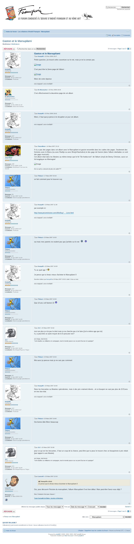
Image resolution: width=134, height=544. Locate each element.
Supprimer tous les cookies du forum (96, 530)
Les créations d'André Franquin (29, 31)
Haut (129, 85)
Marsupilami (45, 31)
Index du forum (11, 31)
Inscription (117, 35)
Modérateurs (15, 44)
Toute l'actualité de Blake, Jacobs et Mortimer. (48, 498)
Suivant (127, 506)
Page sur (122, 48)
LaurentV (41, 476)
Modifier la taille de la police (128, 31)
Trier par (67, 507)
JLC (39, 328)
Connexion (126, 35)
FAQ (109, 35)
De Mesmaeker (43, 89)
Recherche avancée (123, 9)
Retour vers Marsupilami (12, 516)
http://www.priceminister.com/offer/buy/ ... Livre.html (54, 213)
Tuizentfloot (41, 146)
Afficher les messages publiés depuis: (33, 507)
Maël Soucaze (69, 535)
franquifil (41, 56)
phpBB (58, 534)
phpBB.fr (81, 535)
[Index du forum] (49, 11)
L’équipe (80, 530)
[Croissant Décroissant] (97, 507)
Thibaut (40, 176)
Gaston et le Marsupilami (17, 41)
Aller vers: (85, 517)
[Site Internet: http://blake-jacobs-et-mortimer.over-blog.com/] (6, 499)
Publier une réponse (9, 48)
